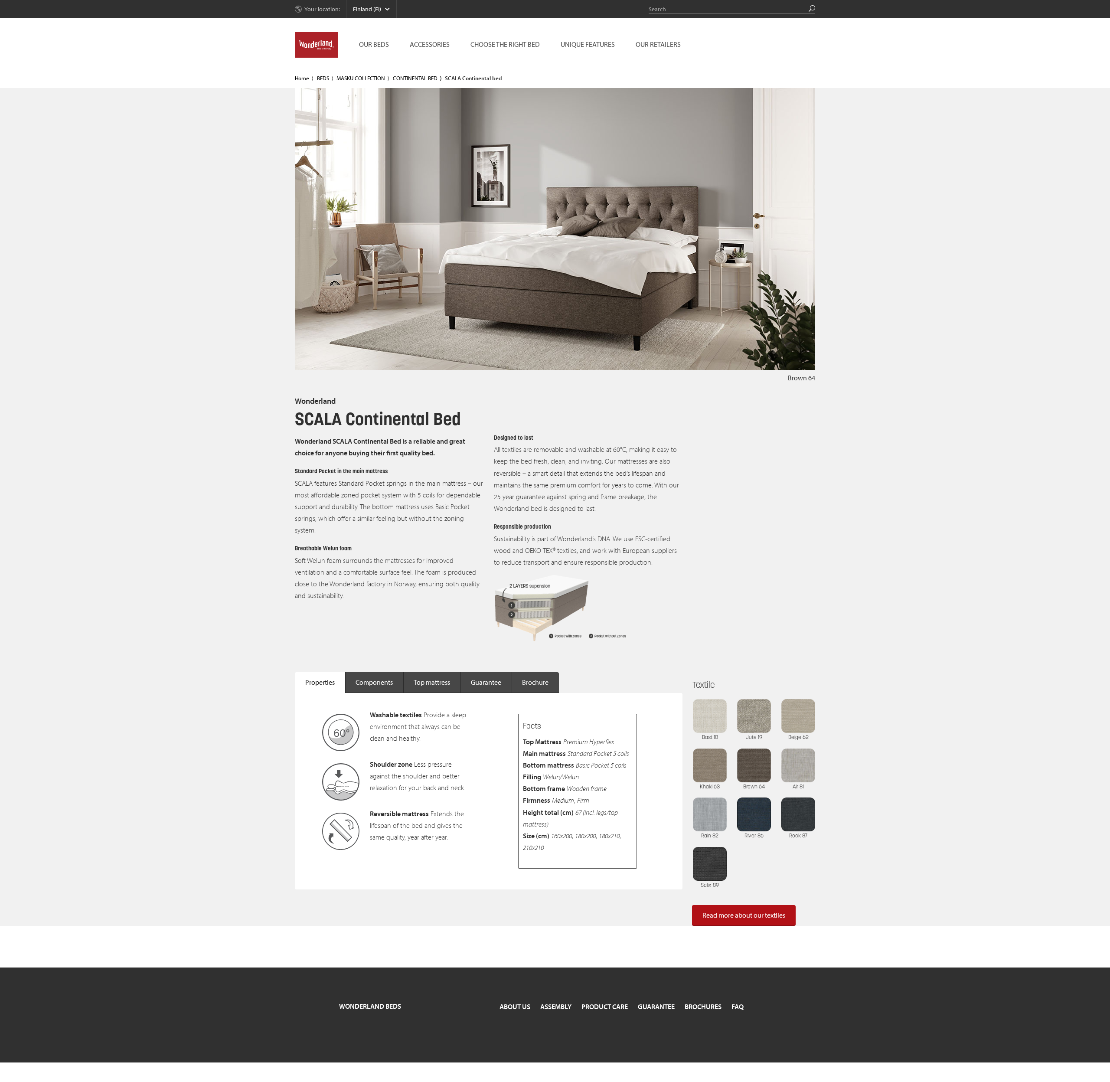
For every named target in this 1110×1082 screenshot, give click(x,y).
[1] (786, 355)
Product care (604, 1006)
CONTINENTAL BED (415, 78)
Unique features (588, 44)
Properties (320, 682)
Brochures (703, 1006)
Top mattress (432, 682)
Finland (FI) (367, 9)
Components (374, 682)
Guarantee (486, 682)
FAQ (737, 1006)
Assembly (555, 1006)
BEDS (323, 78)
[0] (773, 355)
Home (302, 78)
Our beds (374, 44)
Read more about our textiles (743, 915)
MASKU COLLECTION (360, 78)
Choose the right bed (505, 44)
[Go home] (316, 45)
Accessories (430, 44)
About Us (515, 1006)
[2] (800, 355)
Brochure (535, 682)
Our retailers (658, 44)
